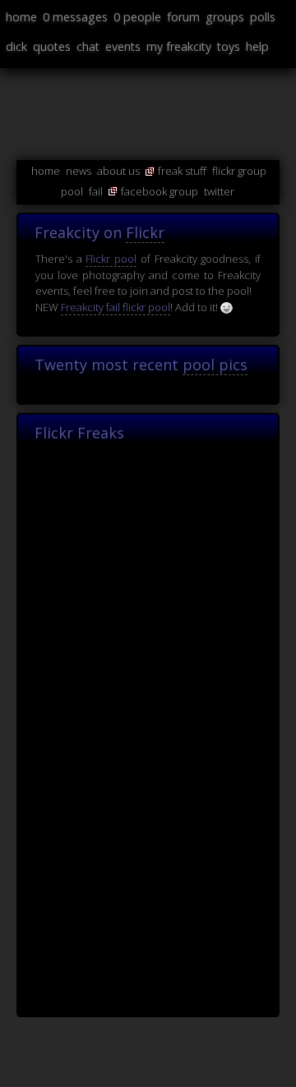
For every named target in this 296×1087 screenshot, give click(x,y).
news (78, 170)
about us (118, 170)
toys (228, 46)
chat (87, 46)
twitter (219, 191)
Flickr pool (111, 258)
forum (183, 17)
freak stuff (182, 170)
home (21, 17)
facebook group (159, 191)
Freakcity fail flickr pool (115, 307)
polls (262, 17)
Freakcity (15, 312)
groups (225, 17)
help (257, 46)
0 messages (75, 17)
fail (96, 191)
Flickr (145, 232)
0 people (137, 17)
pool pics (215, 364)
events (123, 46)
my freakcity (178, 46)
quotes (52, 46)
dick (16, 46)
